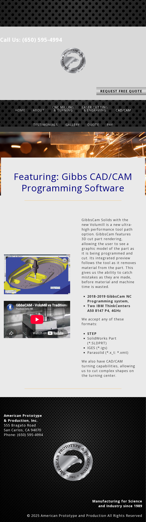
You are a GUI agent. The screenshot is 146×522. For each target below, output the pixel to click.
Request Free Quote (121, 91)
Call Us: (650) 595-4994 (31, 39)
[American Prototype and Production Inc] (73, 461)
